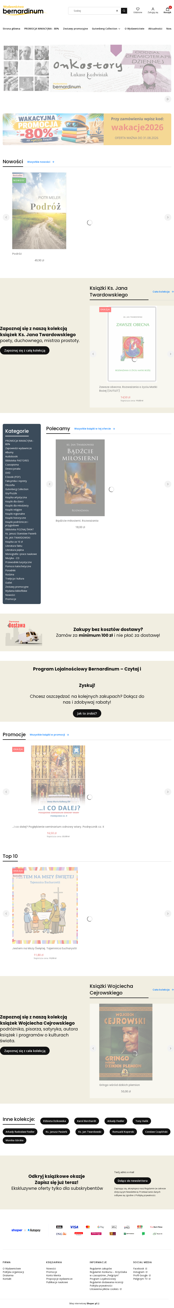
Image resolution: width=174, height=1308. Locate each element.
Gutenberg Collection (16, 489)
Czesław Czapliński (156, 1131)
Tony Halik (141, 1121)
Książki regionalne (15, 513)
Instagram (139, 1272)
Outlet (8, 582)
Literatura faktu (13, 545)
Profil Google (140, 1275)
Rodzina (9, 574)
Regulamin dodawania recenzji (106, 1282)
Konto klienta (53, 1275)
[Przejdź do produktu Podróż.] (39, 210)
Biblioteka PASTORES (17, 460)
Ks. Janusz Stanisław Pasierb (20, 533)
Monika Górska (14, 1140)
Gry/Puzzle (11, 493)
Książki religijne (13, 509)
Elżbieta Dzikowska (54, 1121)
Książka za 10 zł (14, 541)
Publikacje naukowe (57, 1282)
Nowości (10, 595)
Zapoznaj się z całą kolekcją (24, 350)
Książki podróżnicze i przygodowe (16, 523)
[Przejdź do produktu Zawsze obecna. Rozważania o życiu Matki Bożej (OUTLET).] (132, 344)
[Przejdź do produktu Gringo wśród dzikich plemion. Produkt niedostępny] (125, 1042)
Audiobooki (11, 456)
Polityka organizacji (13, 1272)
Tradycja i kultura (14, 578)
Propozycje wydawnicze (59, 1278)
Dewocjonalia (12, 468)
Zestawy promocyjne (17, 586)
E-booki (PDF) (13, 476)
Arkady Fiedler (115, 1121)
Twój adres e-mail (124, 1172)
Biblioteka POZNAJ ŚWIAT (19, 529)
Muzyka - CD (12, 558)
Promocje (10, 599)
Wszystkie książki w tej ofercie (92, 428)
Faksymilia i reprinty (16, 481)
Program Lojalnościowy (103, 1278)
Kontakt (7, 1278)
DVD (7, 472)
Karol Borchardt (86, 1121)
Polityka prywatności (101, 1285)
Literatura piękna (14, 549)
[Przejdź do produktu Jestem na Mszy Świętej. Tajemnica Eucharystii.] (45, 905)
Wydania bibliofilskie (16, 590)
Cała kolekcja (161, 291)
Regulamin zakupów (101, 1268)
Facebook (139, 1268)
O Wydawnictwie (12, 1268)
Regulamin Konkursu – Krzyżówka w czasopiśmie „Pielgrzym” (108, 1273)
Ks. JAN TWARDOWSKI (17, 537)
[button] (124, 11)
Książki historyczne (15, 517)
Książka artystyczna (16, 497)
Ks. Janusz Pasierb (56, 1131)
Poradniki (10, 570)
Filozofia (10, 485)
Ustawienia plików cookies (104, 1289)
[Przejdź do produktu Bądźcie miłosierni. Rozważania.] (80, 477)
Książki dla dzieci (14, 501)
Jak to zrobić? (87, 713)
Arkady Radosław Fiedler (20, 1131)
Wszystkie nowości (38, 162)
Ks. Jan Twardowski (89, 1131)
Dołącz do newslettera (132, 1181)
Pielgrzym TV (140, 1278)
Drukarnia (8, 1275)
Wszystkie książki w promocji (47, 734)
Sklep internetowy (83, 1303)
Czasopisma (12, 464)
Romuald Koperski (123, 1131)
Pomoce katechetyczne (18, 566)
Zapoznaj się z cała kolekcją (24, 1051)
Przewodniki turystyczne (18, 562)
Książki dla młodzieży (17, 505)
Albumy (9, 452)
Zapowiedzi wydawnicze (18, 448)
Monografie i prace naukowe (21, 554)
